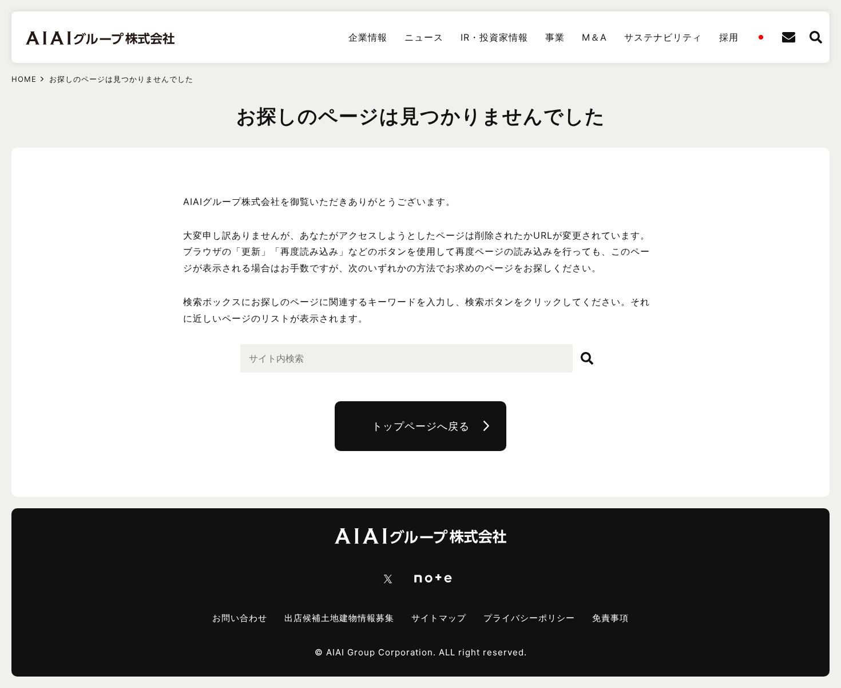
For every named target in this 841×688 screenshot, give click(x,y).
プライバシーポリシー (529, 617)
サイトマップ (438, 617)
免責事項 (610, 617)
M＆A (594, 37)
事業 (555, 37)
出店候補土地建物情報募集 (339, 617)
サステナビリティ (663, 37)
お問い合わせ (239, 617)
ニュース (423, 37)
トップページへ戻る (421, 426)
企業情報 (367, 37)
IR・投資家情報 (494, 37)
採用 (729, 37)
